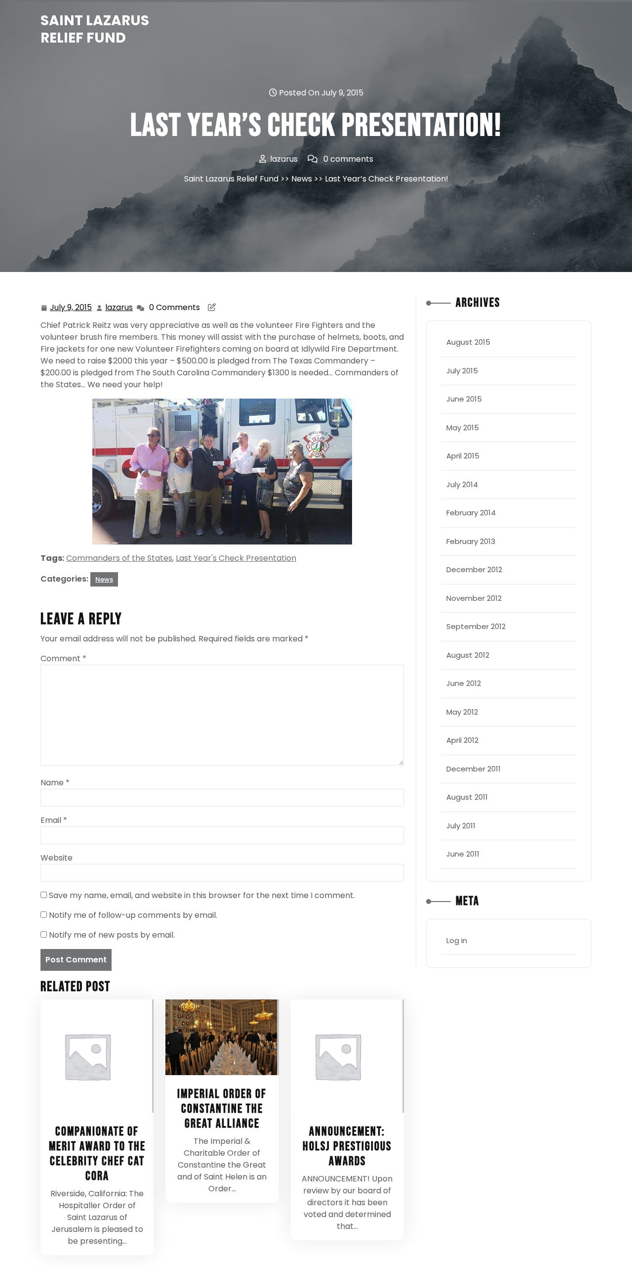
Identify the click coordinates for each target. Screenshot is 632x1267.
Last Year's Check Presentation (236, 558)
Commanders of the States (119, 558)
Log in (456, 940)
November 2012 (474, 598)
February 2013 (470, 541)
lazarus (119, 308)
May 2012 (462, 712)
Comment (63, 658)
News (301, 178)
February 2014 (471, 512)
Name (55, 782)
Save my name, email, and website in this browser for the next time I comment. (202, 895)
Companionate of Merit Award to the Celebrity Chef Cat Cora (97, 1154)
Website (56, 857)
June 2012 (463, 683)
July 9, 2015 (71, 308)
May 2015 (462, 427)
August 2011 (467, 797)
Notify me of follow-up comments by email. (133, 915)
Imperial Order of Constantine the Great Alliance (222, 1108)
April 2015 (462, 456)
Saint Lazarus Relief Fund (94, 29)
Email (53, 820)
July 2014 (462, 484)
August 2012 (467, 655)
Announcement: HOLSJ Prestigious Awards (347, 1146)
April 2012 (462, 740)
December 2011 (473, 769)
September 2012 (476, 626)
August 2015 (468, 342)
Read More (93, 1056)
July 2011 (460, 825)
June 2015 (464, 399)
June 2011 (462, 854)
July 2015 (462, 370)
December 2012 (474, 569)
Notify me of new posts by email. (112, 935)
